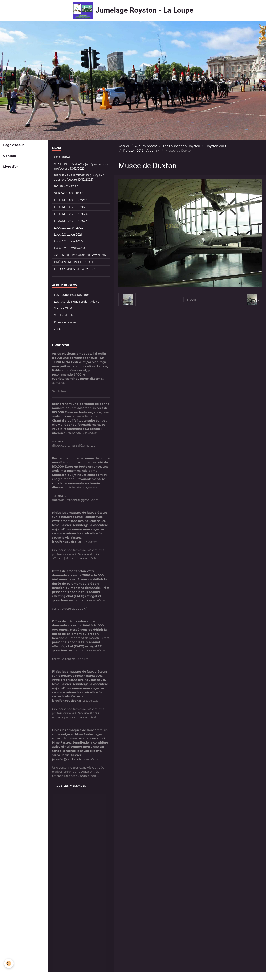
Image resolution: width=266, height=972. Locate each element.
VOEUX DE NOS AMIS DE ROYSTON (80, 255)
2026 (57, 329)
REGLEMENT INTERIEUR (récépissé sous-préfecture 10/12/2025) (79, 177)
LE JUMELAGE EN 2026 (70, 200)
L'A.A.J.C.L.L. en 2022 (68, 228)
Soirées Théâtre (65, 308)
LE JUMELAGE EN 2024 (70, 214)
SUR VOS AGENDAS (68, 193)
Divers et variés (65, 322)
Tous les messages (70, 785)
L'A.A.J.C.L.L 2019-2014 (69, 248)
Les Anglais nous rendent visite (76, 301)
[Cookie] (9, 963)
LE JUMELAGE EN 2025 (70, 207)
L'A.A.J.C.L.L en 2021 (68, 234)
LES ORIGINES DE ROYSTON (75, 269)
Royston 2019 (216, 146)
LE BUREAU (62, 157)
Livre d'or (10, 166)
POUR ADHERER (66, 186)
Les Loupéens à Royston (181, 146)
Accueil (124, 146)
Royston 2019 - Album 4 (141, 150)
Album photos (146, 146)
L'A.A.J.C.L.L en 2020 (68, 241)
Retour (190, 299)
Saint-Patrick (63, 315)
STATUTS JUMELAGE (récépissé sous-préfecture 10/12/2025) (81, 166)
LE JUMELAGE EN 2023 (70, 221)
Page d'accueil (15, 145)
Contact (9, 156)
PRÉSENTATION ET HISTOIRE (75, 262)
